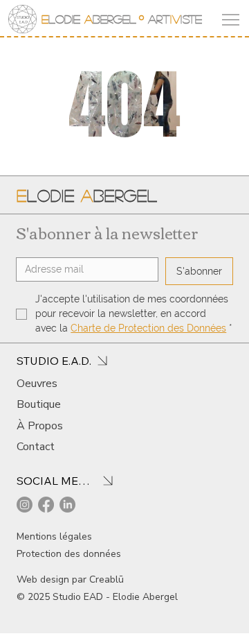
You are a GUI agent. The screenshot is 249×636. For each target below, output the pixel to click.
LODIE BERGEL (89, 19)
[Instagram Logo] (25, 505)
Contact (36, 446)
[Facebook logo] (46, 505)
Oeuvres (37, 383)
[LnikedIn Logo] (67, 505)
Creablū (106, 579)
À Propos (40, 425)
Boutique (39, 404)
